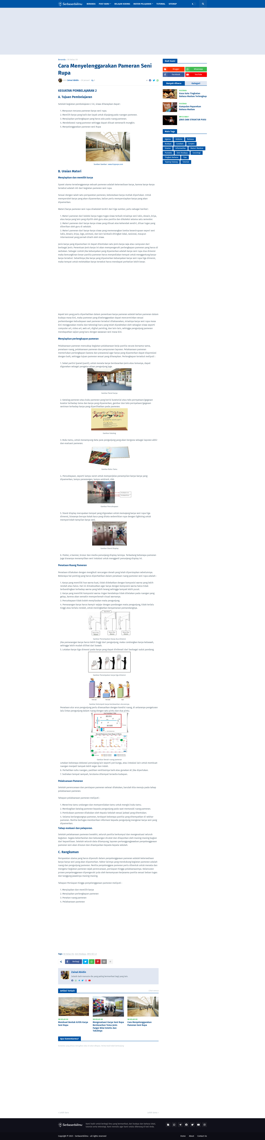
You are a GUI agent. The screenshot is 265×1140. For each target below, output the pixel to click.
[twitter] (83, 981)
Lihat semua (154, 991)
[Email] (104, 961)
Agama (168, 139)
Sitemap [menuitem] (173, 4)
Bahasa (190, 139)
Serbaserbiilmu (81, 1136)
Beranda (62, 60)
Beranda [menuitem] (91, 4)
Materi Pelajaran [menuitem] (142, 4)
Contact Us (202, 1136)
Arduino (179, 139)
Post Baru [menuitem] (104, 4)
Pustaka (168, 153)
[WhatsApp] (158, 80)
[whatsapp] (76, 981)
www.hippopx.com (115, 164)
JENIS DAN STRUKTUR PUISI (192, 119)
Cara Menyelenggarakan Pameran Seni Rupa (139, 1023)
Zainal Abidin (78, 972)
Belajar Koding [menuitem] (122, 4)
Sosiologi (197, 153)
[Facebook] (150, 80)
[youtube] (89, 981)
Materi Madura (196, 148)
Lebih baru (64, 1112)
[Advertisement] (132, 31)
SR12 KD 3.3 (92, 954)
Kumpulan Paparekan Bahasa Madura (190, 108)
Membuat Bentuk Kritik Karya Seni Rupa (73, 1023)
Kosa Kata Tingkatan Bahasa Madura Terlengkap (193, 95)
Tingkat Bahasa (171, 157)
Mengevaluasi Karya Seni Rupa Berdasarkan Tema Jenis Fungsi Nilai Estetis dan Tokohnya (108, 1026)
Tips (185, 157)
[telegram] (79, 981)
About (191, 1136)
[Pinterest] (98, 961)
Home (183, 1136)
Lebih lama (152, 1112)
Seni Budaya (80, 954)
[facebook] (72, 981)
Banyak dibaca (173, 83)
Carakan (179, 144)
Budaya (168, 144)
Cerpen (191, 144)
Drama (168, 148)
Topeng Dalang (171, 162)
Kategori (196, 83)
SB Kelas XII (72, 60)
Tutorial (185, 162)
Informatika (180, 148)
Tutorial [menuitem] (160, 4)
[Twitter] (154, 80)
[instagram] (86, 981)
